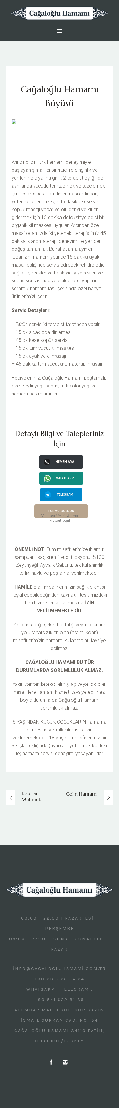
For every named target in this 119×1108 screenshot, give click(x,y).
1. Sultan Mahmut (31, 796)
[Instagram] (66, 1062)
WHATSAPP (65, 478)
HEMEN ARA (65, 462)
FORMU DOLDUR (61, 511)
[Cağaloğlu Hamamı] (59, 13)
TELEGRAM (65, 495)
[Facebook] (52, 1062)
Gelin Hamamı (82, 794)
